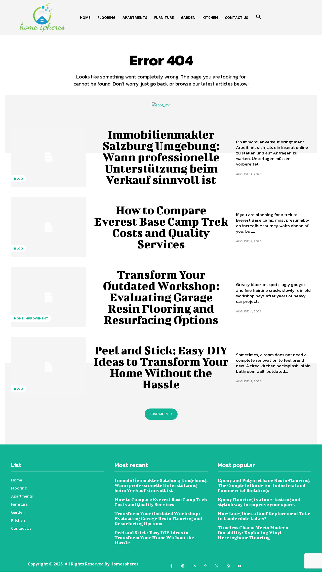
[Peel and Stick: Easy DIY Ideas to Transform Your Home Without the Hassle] (48, 367)
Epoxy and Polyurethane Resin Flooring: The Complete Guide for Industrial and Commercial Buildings (264, 485)
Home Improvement (31, 318)
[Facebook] (171, 566)
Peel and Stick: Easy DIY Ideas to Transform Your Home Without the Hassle (161, 367)
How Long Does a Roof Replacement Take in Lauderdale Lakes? (264, 516)
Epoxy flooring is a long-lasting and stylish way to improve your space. (259, 502)
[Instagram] (182, 566)
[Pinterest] (205, 566)
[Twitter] (216, 566)
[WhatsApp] (228, 566)
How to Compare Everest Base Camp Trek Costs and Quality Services (161, 227)
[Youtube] (239, 566)
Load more (159, 414)
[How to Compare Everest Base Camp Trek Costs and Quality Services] (48, 227)
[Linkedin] (194, 566)
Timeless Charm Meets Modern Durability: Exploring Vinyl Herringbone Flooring (253, 532)
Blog (18, 178)
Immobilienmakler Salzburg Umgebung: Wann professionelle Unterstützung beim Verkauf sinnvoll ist (161, 157)
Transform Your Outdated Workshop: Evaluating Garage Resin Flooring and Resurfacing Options (161, 297)
